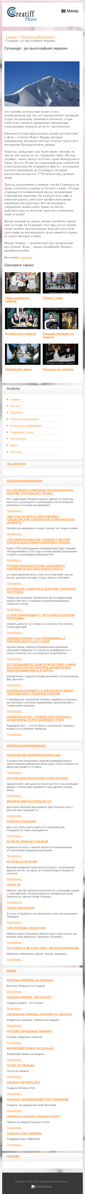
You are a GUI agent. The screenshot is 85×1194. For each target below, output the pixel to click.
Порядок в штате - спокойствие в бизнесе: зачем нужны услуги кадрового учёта (39, 718)
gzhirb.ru (26, 257)
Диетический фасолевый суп (29, 801)
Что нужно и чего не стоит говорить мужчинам (42, 948)
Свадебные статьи (21, 432)
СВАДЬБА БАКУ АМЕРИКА (24, 1133)
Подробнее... (15, 510)
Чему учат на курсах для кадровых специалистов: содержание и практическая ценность (41, 519)
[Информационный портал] (24, 15)
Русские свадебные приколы (29, 1031)
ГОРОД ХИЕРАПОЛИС (21, 908)
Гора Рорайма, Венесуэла (26, 928)
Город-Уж (14, 884)
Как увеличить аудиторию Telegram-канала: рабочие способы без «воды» (40, 492)
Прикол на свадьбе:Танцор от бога (33, 1116)
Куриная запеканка (21, 821)
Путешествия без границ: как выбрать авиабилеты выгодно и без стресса (36, 567)
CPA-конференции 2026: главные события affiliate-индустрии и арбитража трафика (39, 541)
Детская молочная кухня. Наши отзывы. (37, 778)
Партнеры (16, 412)
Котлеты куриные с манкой (27, 841)
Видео (14, 445)
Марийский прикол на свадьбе (30, 1048)
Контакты (16, 451)
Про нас (15, 406)
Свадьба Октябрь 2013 (23, 1082)
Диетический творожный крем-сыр (34, 755)
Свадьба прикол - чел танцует (29, 997)
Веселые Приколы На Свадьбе (30, 980)
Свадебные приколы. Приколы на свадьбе (39, 1014)
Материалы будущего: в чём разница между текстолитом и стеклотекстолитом (40, 692)
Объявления (16, 464)
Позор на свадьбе (21, 1065)
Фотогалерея (18, 438)
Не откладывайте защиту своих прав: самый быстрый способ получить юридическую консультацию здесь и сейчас (41, 667)
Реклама (13, 1156)
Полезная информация (24, 419)
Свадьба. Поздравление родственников (38, 1099)
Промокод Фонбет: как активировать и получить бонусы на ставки (36, 640)
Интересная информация (26, 425)
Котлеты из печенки (22, 861)
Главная (15, 399)
